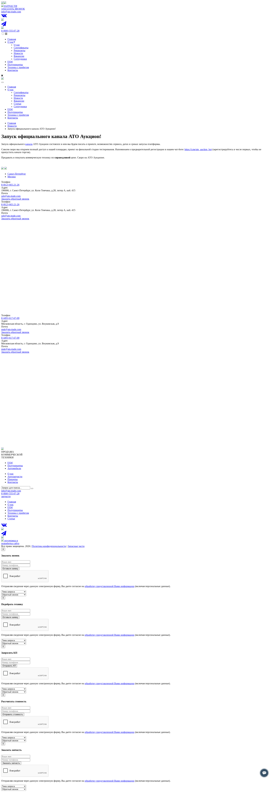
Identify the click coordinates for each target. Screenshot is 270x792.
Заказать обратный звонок (15, 199)
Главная (12, 39)
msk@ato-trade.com (11, 329)
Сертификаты (21, 47)
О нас (11, 42)
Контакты (13, 70)
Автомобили (14, 468)
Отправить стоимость (12, 714)
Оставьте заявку (10, 568)
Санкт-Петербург (17, 173)
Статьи (17, 103)
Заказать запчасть (11, 763)
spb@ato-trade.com (10, 196)
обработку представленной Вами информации (109, 586)
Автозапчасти (15, 476)
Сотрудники (20, 59)
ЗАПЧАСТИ (10, 6)
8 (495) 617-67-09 (10, 318)
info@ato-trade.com (11, 11)
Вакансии (19, 56)
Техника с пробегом (18, 67)
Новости (18, 53)
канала (28, 144)
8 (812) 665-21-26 (10, 184)
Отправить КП (9, 666)
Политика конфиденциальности (49, 546)
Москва (12, 176)
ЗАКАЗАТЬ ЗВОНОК (13, 9)
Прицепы (13, 479)
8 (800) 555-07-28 (10, 30)
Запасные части (76, 546)
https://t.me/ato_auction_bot (198, 149)
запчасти (6, 496)
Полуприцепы (15, 64)
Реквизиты (19, 50)
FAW (10, 61)
